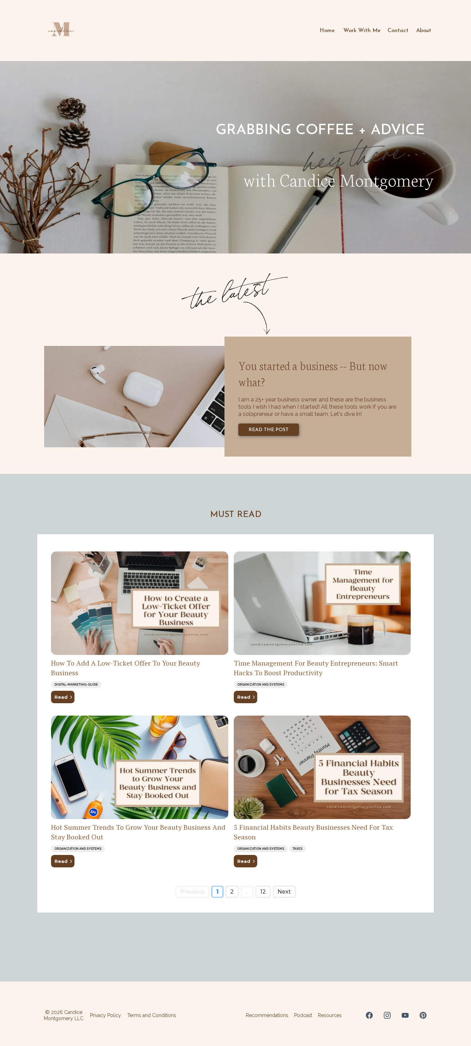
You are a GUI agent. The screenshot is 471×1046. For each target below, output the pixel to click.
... (247, 891)
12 (263, 891)
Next (284, 891)
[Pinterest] (423, 1015)
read (61, 697)
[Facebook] (369, 1015)
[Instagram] (387, 1015)
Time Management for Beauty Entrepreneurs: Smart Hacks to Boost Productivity (316, 667)
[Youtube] (405, 1015)
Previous (192, 891)
